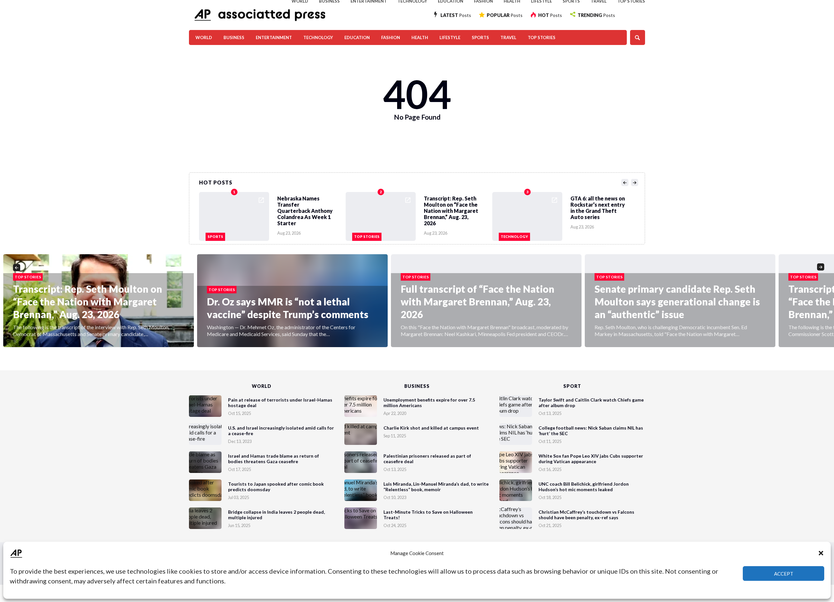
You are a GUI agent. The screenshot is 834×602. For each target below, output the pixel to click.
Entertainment (274, 37)
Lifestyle (449, 37)
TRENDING (596, 15)
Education (357, 37)
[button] (821, 553)
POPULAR (505, 15)
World (203, 37)
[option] (272, 215)
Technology (318, 37)
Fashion (390, 37)
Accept (783, 574)
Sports (480, 37)
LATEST (455, 15)
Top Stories (541, 37)
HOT (550, 15)
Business (233, 37)
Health (419, 37)
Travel (508, 37)
